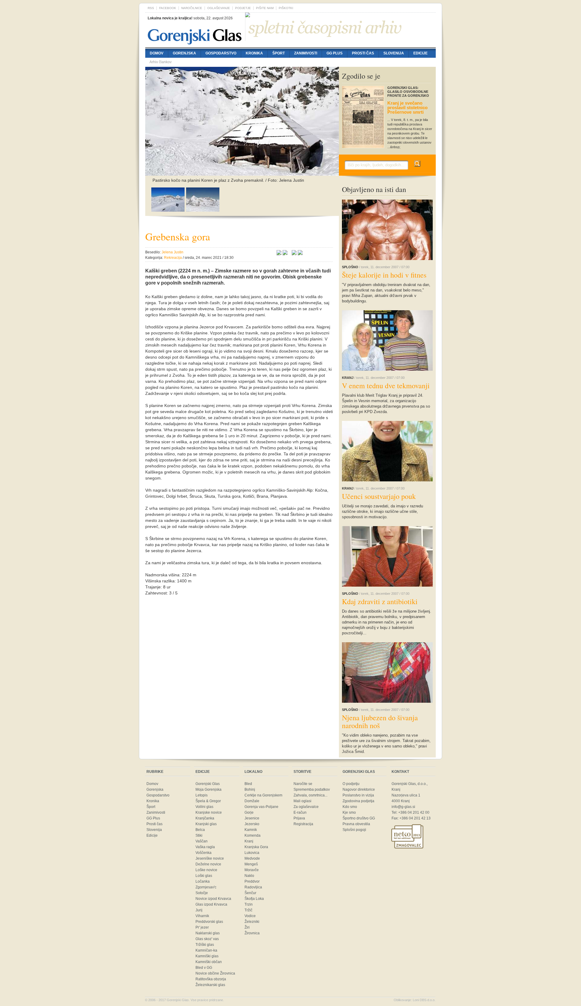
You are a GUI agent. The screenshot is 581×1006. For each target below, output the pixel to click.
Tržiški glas (204, 945)
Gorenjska (184, 53)
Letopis (201, 795)
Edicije (420, 53)
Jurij (198, 910)
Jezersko (252, 824)
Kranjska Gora (256, 847)
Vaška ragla (205, 847)
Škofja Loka (254, 899)
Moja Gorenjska (208, 789)
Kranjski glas (206, 824)
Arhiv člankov (160, 62)
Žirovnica (252, 933)
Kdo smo (350, 807)
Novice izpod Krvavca (213, 899)
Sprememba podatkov (312, 789)
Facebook (167, 8)
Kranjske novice (208, 812)
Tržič (248, 910)
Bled (248, 784)
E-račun (300, 812)
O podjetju (351, 784)
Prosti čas (363, 53)
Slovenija (393, 53)
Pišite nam (265, 8)
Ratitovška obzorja (210, 979)
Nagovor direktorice (359, 789)
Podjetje (243, 8)
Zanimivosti (305, 53)
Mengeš (251, 864)
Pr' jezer (202, 927)
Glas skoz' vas (207, 939)
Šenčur (250, 893)
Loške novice (206, 870)
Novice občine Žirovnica (215, 973)
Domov (156, 53)
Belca (200, 830)
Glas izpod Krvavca (211, 904)
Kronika (254, 53)
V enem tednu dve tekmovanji (386, 385)
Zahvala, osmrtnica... (310, 795)
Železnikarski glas (210, 985)
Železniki (252, 922)
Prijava (299, 818)
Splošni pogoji (354, 830)
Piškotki (286, 8)
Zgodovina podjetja (358, 801)
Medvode (252, 858)
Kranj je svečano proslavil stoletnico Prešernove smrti (407, 107)
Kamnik (251, 830)
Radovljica (253, 887)
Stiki (198, 835)
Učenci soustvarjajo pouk (379, 496)
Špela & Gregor (208, 801)
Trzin (249, 904)
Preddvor (252, 881)
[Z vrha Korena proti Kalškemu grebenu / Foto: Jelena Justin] (168, 210)
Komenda (253, 835)
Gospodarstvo (220, 53)
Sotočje (201, 893)
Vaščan (201, 841)
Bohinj (250, 789)
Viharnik (202, 916)
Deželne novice (208, 864)
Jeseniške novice (209, 858)
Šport (278, 53)
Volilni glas (204, 807)
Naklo (249, 876)
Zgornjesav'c (205, 887)
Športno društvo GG (359, 818)
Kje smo (349, 812)
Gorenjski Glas (207, 784)
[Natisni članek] (300, 253)
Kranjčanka (204, 818)
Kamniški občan (208, 962)
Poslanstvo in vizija (358, 795)
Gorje (249, 812)
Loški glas (203, 876)
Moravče (252, 870)
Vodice (250, 916)
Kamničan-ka (206, 950)
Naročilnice (191, 8)
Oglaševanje (218, 8)
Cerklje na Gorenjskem (263, 795)
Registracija (303, 824)
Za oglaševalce (306, 807)
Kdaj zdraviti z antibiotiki (380, 601)
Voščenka (203, 853)
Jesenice (252, 818)
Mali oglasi (302, 801)
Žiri (247, 927)
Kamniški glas (206, 956)
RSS (151, 8)
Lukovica (252, 853)
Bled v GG (203, 967)
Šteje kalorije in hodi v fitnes (384, 275)
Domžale (252, 801)
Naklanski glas (207, 933)
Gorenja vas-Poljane (261, 807)
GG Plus (335, 53)
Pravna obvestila (356, 824)
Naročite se (303, 784)
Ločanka (202, 881)
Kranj (249, 841)
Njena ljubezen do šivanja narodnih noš (380, 721)
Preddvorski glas (209, 922)
